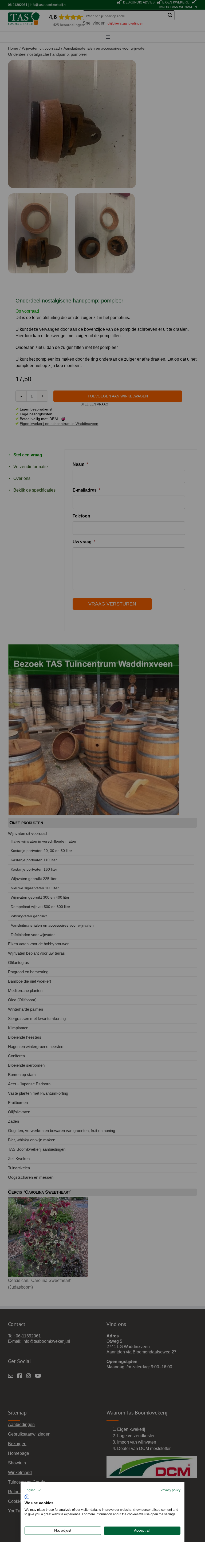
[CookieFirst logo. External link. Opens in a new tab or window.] (27, 1496)
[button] (33, 1490)
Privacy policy (170, 1490)
